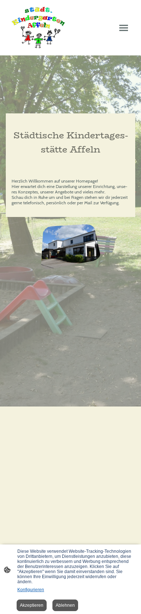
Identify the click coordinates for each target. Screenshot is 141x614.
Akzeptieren (31, 605)
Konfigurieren (30, 589)
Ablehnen (65, 605)
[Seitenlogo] (38, 28)
